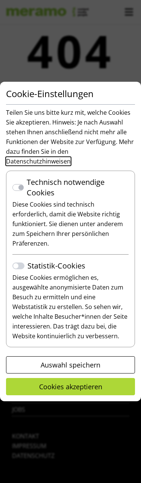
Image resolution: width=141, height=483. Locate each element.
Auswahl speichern (70, 364)
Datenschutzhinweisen (38, 161)
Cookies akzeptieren (70, 386)
